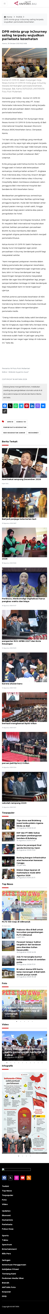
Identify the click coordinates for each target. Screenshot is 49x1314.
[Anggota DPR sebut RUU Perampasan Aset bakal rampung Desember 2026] (24, 463)
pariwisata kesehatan (14, 427)
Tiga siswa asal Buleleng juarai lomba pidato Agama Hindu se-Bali (30, 823)
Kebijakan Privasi (10, 1269)
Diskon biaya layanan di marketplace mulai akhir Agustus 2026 (29, 873)
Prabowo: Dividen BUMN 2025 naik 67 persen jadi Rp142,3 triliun (21, 761)
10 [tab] (42, 1062)
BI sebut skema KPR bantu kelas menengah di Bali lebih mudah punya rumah (31, 972)
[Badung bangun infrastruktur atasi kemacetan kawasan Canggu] (8, 861)
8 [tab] (34, 1062)
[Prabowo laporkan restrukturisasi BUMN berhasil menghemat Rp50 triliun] (24, 707)
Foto (4, 983)
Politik (19, 17)
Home (9, 17)
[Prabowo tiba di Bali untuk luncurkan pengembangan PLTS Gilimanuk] (8, 933)
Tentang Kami (9, 1274)
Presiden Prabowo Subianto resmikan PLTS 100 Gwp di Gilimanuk (22, 920)
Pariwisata (7, 1224)
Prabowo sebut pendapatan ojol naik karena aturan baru (21, 682)
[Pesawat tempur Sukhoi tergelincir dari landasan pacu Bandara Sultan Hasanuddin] (8, 945)
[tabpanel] (24, 1004)
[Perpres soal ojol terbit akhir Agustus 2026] (24, 542)
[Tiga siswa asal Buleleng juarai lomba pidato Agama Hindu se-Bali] (8, 824)
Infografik (7, 1066)
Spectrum (7, 1244)
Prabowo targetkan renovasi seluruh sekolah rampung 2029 (21, 801)
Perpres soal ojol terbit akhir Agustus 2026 (22, 557)
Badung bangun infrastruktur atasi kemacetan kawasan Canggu (31, 860)
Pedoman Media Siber (13, 1278)
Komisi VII (21, 422)
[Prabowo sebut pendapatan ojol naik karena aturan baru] (24, 667)
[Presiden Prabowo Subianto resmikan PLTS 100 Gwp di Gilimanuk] (24, 905)
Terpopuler (8, 813)
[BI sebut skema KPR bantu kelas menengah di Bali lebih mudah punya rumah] (8, 973)
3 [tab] (24, 1021)
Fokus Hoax (7, 1229)
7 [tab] (30, 1062)
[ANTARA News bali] (27, 3)
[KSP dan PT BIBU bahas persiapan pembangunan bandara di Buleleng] (8, 836)
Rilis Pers (6, 1253)
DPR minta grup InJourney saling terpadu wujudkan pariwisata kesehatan (24, 20)
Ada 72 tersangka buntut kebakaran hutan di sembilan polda (31, 959)
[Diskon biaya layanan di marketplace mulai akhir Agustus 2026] (8, 874)
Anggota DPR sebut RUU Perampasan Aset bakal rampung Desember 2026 (22, 477)
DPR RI (10, 422)
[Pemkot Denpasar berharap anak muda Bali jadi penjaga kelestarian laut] (24, 502)
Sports (5, 1235)
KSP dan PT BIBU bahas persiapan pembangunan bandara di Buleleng (29, 835)
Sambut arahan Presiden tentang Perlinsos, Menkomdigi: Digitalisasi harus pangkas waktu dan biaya (23, 599)
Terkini (5, 1186)
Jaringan (6, 1260)
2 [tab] (20, 1021)
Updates (6, 1211)
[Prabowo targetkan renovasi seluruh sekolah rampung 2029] (24, 786)
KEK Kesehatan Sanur (14, 433)
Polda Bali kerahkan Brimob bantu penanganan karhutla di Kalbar (24, 1051)
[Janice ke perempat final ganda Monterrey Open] (8, 849)
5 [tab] (32, 1021)
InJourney (33, 433)
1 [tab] (16, 1021)
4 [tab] (28, 1021)
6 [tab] (26, 1062)
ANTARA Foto (9, 1287)
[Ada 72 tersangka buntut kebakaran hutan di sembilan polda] (8, 960)
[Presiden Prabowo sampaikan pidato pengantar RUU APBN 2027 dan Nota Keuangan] (24, 624)
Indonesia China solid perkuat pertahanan (24, 1147)
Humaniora (7, 1220)
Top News (7, 884)
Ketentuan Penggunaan (14, 1265)
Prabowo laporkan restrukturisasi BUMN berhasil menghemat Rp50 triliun (23, 722)
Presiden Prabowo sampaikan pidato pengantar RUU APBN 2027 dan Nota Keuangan (21, 641)
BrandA (5, 1283)
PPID (4, 1296)
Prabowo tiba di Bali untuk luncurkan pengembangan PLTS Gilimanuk (30, 932)
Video (5, 1024)
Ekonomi (6, 1215)
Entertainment (9, 1249)
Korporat (6, 1292)
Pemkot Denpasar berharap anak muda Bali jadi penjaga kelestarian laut (23, 517)
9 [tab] (38, 1062)
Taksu (5, 1240)
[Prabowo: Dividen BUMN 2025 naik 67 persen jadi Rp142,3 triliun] (24, 747)
